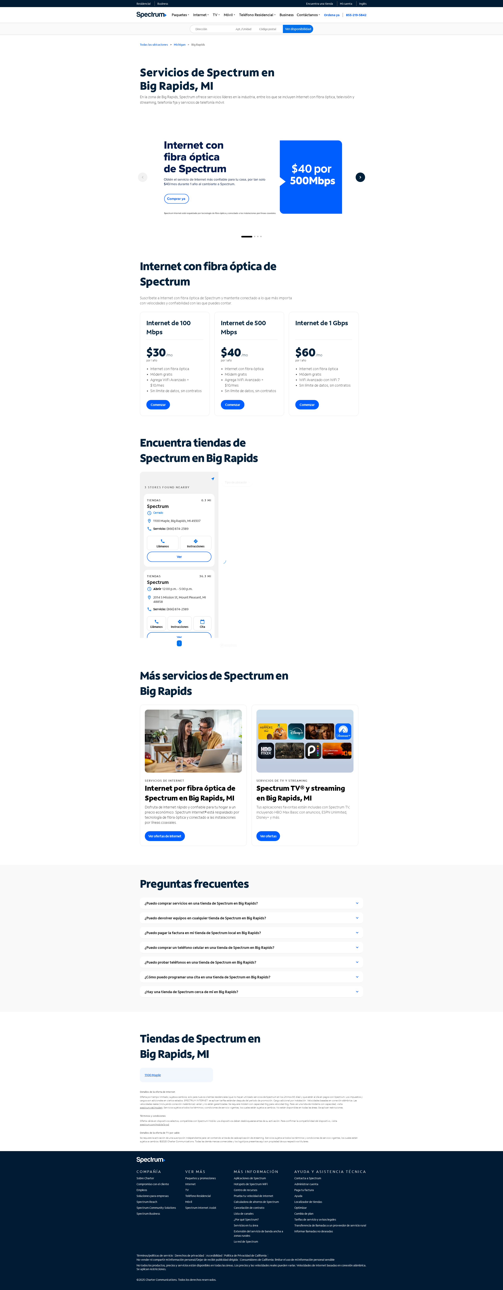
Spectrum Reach (147, 1202)
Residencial (144, 4)
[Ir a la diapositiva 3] (258, 236)
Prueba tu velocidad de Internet (253, 1196)
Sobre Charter (145, 1178)
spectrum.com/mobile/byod (154, 1124)
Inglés (362, 4)
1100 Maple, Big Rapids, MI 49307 (177, 521)
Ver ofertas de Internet (164, 836)
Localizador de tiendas (308, 1202)
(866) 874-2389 (170, 528)
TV (187, 1190)
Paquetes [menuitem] (181, 14)
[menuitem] (144, 3)
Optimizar (300, 1208)
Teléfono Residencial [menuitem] (257, 14)
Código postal (270, 24)
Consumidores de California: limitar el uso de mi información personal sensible (287, 1259)
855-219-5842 (356, 15)
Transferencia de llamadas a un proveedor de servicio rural (330, 1225)
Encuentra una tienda (319, 4)
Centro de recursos (245, 1190)
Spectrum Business (148, 1213)
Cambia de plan (303, 1213)
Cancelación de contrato (249, 1208)
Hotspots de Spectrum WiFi (251, 1184)
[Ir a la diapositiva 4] (261, 236)
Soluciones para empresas (153, 1196)
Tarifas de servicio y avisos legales (315, 1219)
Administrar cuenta (306, 1184)
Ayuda (298, 1196)
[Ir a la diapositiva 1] (246, 236)
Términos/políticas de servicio (155, 1255)
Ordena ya (332, 15)
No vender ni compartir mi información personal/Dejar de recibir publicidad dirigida (187, 1259)
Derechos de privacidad (189, 1255)
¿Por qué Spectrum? (246, 1219)
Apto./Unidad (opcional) (246, 26)
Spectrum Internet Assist (200, 1208)
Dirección (198, 24)
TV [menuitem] (217, 14)
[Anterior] (142, 177)
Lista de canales (243, 1213)
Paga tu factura (304, 1190)
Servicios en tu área (246, 1225)
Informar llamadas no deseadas (313, 1231)
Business (162, 4)
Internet (190, 1184)
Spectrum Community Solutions (156, 1208)
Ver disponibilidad (298, 29)
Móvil (188, 1202)
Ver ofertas (268, 836)
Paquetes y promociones (200, 1178)
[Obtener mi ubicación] (213, 479)
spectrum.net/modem (151, 1107)
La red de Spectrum (246, 1241)
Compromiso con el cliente (153, 1184)
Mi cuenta (346, 4)
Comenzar (158, 405)
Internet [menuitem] (201, 14)
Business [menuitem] (287, 14)
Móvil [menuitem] (230, 14)
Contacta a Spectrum (307, 1178)
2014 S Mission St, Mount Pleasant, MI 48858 (179, 599)
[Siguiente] (360, 177)
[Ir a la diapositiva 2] (254, 236)
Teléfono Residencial (198, 1196)
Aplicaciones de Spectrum (250, 1178)
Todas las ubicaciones (154, 44)
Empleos (142, 1190)
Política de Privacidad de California (245, 1255)
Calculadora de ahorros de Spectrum (256, 1202)
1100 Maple (153, 1075)
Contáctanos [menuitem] (309, 14)
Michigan (179, 44)
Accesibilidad (214, 1255)
